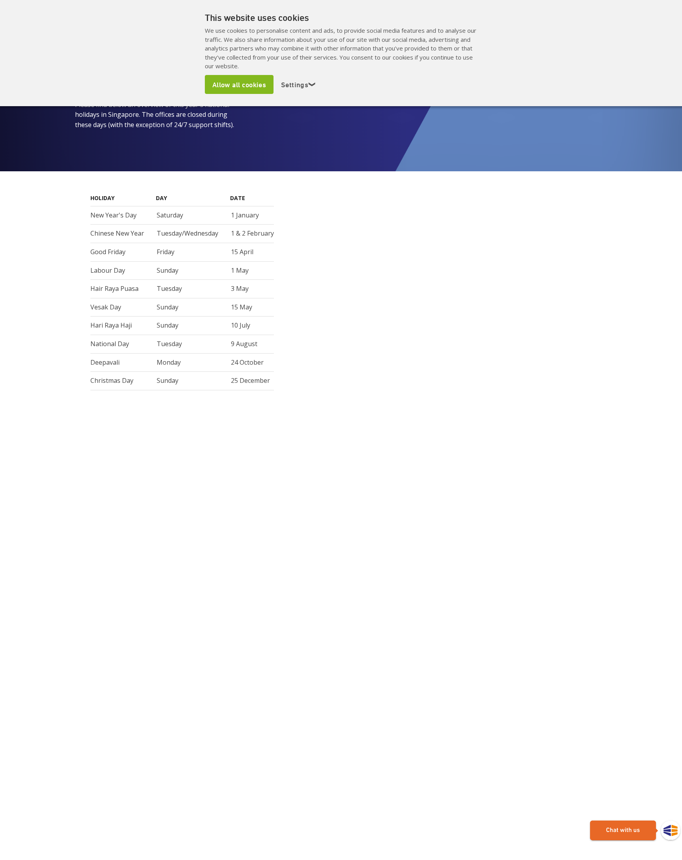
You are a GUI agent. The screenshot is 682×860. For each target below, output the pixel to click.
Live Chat (635, 831)
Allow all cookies (239, 84)
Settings (298, 84)
